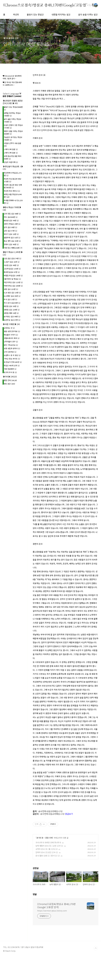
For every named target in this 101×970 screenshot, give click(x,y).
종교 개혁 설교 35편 (12, 241)
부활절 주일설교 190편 (13, 275)
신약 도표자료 (10, 352)
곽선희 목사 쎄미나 (12, 191)
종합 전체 (49, 837)
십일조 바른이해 (11, 162)
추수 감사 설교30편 (12, 303)
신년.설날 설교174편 (12, 258)
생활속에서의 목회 (11, 338)
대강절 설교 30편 (11, 306)
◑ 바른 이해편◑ (11, 324)
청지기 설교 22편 (11, 234)
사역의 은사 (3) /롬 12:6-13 (46, 849)
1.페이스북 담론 (11, 149)
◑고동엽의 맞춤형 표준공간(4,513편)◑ (13, 102)
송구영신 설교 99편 (12, 316)
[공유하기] (40, 824)
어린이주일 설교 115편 (13, 282)
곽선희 (16, 14)
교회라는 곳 (9, 328)
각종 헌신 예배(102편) (13, 248)
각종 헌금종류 (10, 369)
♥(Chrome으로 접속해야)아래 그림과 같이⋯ (12, 77)
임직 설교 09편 (10, 227)
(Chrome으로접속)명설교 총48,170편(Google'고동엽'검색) (49, 5)
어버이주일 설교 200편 (13, 285)
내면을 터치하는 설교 (61, 14)
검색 (90, 5)
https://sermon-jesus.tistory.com (52, 910)
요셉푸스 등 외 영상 (12, 355)
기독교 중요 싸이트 (12, 358)
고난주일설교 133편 (12, 268)
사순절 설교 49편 (11, 265)
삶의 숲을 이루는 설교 (88, 14)
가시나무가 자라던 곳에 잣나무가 (48, 842)
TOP (96, 948)
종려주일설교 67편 (12, 272)
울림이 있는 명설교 (35, 14)
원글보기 (69, 813)
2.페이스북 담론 (11, 152)
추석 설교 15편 (10, 299)
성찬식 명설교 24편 (12, 224)
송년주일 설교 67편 (12, 320)
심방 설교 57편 (10, 230)
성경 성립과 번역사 (12, 348)
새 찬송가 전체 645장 (13, 362)
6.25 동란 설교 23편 (12, 292)
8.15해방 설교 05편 (12, 296)
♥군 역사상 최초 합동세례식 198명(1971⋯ (12, 83)
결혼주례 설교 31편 (12, 237)
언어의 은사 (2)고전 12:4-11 (47, 852)
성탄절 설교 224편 (12, 309)
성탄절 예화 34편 (11, 313)
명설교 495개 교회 (12, 365)
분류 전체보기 (12, 96)
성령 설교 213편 (11, 289)
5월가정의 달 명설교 (12, 279)
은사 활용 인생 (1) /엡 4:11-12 (48, 855)
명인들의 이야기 (11, 334)
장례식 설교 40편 (11, 244)
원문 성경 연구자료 (12, 331)
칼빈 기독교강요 (11, 345)
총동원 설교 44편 (11, 220)
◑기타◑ (39, 837)
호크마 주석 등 (10, 372)
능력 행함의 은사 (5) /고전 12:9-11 (49, 845)
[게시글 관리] (44, 824)
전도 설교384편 (10, 217)
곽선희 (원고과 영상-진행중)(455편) (13, 186)
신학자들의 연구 (11, 341)
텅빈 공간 (9, 383)
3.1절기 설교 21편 (11, 262)
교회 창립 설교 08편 (12, 213)
